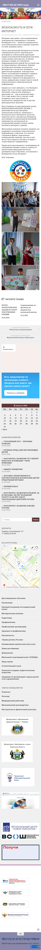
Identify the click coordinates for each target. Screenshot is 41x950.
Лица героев (7, 661)
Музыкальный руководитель (15, 705)
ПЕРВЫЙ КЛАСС (11, 486)
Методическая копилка (12, 613)
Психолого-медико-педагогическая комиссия (18, 671)
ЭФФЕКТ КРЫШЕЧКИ (13, 469)
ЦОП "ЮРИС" (33, 943)
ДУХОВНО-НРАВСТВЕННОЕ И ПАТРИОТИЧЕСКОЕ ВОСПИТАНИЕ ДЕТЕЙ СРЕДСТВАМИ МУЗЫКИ (20, 478)
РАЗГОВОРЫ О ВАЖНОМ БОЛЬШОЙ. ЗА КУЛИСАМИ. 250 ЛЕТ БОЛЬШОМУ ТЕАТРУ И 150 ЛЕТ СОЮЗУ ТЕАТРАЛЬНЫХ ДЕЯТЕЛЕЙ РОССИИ (20, 496)
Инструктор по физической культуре (19, 709)
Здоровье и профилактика (14, 631)
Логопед (5, 696)
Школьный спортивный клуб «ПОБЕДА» (20, 657)
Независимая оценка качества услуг (19, 644)
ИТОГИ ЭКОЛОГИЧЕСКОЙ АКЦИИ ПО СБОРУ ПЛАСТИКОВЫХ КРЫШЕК (9, 309)
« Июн (4, 429)
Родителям (7, 618)
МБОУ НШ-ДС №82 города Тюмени (17, 4)
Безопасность (8, 635)
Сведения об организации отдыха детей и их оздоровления (20, 678)
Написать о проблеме (15, 393)
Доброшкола (7, 653)
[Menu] (38, 5)
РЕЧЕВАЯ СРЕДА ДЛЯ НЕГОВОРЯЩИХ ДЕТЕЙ (20, 451)
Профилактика (8, 622)
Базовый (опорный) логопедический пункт (18, 608)
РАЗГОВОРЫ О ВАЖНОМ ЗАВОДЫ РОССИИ (18, 507)
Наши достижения (10, 648)
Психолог (6, 692)
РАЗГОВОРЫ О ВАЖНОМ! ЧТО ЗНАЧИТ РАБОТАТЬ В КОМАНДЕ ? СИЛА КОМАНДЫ (20, 460)
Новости (6, 21)
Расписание (7, 603)
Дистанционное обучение (13, 598)
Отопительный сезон (11, 666)
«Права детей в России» (12, 640)
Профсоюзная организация (14, 627)
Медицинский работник (13, 701)
